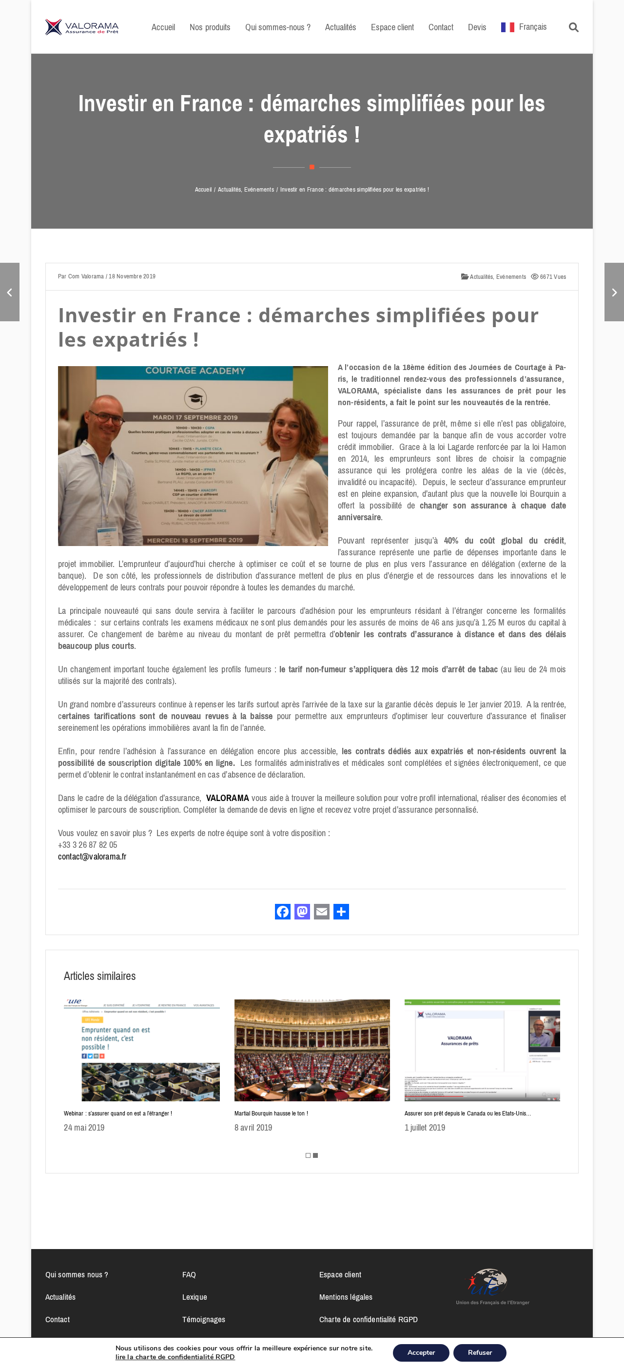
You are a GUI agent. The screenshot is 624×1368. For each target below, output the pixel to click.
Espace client (340, 1274)
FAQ (189, 1274)
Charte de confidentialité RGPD (368, 1319)
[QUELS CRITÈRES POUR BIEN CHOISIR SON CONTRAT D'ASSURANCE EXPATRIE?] (10, 292)
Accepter (421, 1352)
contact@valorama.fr (92, 856)
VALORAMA (228, 798)
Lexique (194, 1297)
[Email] (322, 913)
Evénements (511, 276)
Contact (57, 1319)
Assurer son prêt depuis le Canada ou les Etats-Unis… (468, 1113)
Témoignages (204, 1319)
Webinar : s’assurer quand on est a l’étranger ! (118, 1113)
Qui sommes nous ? (77, 1274)
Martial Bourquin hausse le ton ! (271, 1113)
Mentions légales (345, 1297)
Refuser (480, 1352)
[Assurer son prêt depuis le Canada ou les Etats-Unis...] (614, 292)
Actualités (481, 276)
